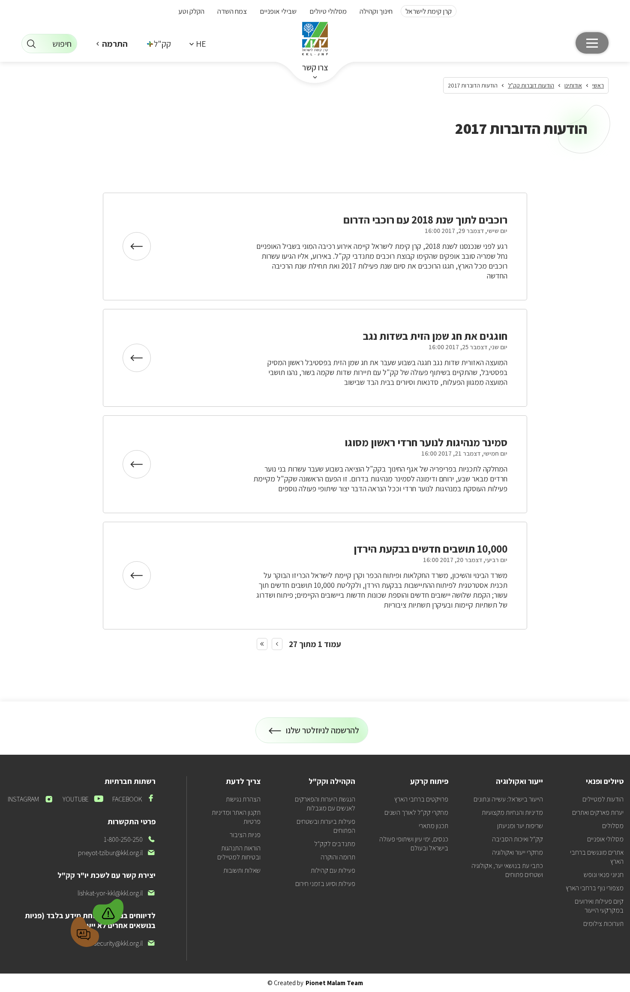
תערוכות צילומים (603, 923)
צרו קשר (315, 67)
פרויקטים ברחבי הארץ (421, 799)
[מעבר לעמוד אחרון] (262, 644)
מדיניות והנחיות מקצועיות (512, 812)
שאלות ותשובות (242, 870)
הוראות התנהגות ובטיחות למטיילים (239, 853)
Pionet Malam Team (334, 983)
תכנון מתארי (433, 825)
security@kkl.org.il (125, 943)
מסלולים (613, 825)
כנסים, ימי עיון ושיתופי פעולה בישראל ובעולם (413, 844)
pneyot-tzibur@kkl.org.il (117, 852)
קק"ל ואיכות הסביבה (517, 839)
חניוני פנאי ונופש (604, 874)
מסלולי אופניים (605, 839)
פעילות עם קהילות (333, 870)
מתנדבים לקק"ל (334, 843)
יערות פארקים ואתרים (598, 812)
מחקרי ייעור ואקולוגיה (517, 852)
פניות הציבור (245, 834)
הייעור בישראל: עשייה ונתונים (508, 799)
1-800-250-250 (130, 839)
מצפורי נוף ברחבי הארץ (595, 887)
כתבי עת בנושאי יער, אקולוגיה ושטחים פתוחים (507, 870)
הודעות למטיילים (603, 799)
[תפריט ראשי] (592, 43)
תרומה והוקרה (338, 857)
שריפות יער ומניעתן (520, 825)
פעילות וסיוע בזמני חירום (325, 883)
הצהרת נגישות (243, 799)
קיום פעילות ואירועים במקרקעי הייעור (599, 906)
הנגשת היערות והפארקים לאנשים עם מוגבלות (325, 804)
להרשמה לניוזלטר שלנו (323, 734)
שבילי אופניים (278, 11)
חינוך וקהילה (376, 11)
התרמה (115, 43)
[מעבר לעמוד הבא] (277, 644)
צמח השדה (232, 11)
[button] (197, 43)
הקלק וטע (191, 11)
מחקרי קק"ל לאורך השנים (416, 812)
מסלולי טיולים (328, 11)
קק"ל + (159, 43)
